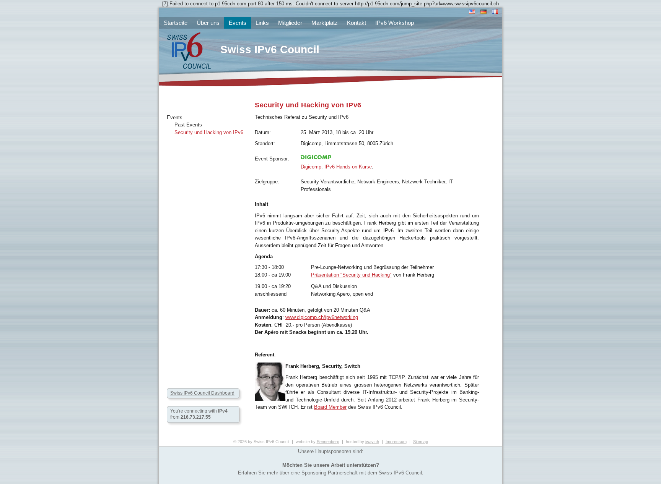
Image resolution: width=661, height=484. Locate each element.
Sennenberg (328, 441)
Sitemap (420, 441)
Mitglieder (290, 22)
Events (174, 117)
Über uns (208, 22)
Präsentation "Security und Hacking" (351, 275)
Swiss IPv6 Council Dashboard (202, 393)
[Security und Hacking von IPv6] (483, 13)
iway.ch (372, 441)
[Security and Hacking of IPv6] (471, 13)
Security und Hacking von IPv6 (208, 132)
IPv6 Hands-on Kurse (348, 167)
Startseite (175, 22)
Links (262, 22)
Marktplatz (324, 22)
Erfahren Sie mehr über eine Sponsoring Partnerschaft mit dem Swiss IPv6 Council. (330, 473)
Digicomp (311, 167)
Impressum (396, 441)
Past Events (188, 125)
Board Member (330, 407)
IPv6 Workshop (394, 22)
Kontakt (356, 22)
